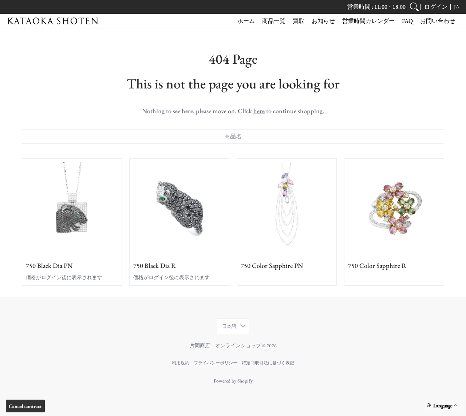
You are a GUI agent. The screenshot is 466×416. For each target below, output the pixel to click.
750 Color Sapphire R (377, 265)
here (259, 111)
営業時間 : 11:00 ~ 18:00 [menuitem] (376, 7)
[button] (436, 7)
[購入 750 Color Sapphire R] (394, 208)
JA (456, 6)
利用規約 (180, 362)
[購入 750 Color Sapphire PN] (287, 208)
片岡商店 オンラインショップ (225, 345)
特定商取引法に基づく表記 (268, 362)
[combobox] (233, 136)
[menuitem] (414, 7)
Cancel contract (25, 406)
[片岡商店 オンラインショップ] (52, 21)
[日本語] (442, 406)
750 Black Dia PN (49, 265)
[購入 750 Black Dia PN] (72, 208)
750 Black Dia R (154, 265)
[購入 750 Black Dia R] (179, 208)
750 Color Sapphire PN (272, 265)
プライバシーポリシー (215, 362)
